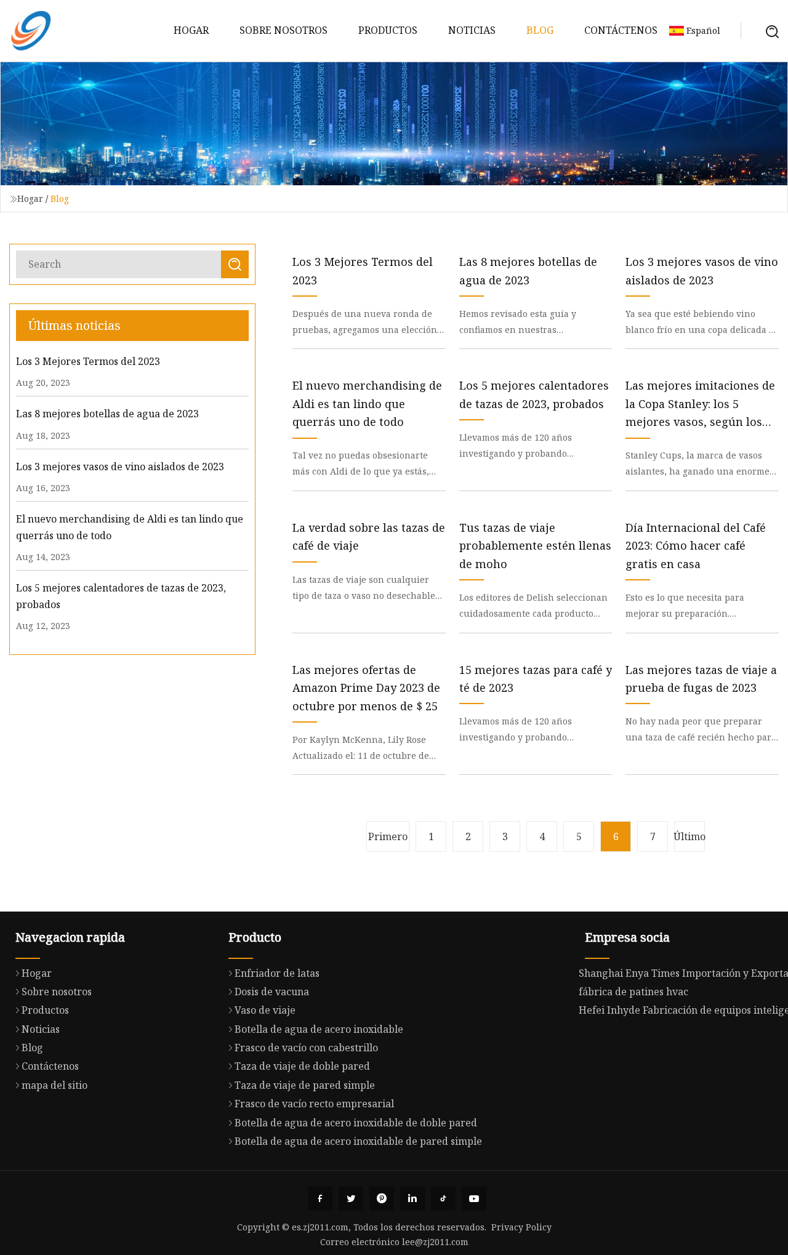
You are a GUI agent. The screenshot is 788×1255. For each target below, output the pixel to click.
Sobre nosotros (283, 30)
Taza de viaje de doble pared (302, 1066)
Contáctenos (620, 30)
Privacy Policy (521, 1227)
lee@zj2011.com (435, 1242)
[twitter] (351, 1198)
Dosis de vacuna (272, 991)
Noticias (472, 30)
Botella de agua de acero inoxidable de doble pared (356, 1122)
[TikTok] (443, 1198)
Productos (387, 30)
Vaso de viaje (265, 1010)
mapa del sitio (54, 1085)
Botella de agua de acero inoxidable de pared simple (358, 1141)
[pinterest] (381, 1198)
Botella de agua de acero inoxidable (319, 1029)
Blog (539, 30)
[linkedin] (412, 1198)
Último (689, 836)
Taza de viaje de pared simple (305, 1085)
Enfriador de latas (277, 973)
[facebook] (320, 1198)
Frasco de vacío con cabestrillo (306, 1047)
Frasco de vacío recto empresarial (314, 1103)
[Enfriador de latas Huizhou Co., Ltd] (30, 30)
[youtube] (474, 1198)
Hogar (191, 30)
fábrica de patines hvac (633, 991)
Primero (388, 836)
